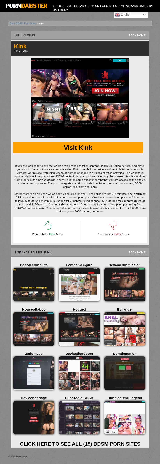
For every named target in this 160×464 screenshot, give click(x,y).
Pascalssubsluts (34, 265)
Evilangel (124, 309)
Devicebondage (34, 398)
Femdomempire (79, 265)
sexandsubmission (125, 265)
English (125, 14)
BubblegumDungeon (125, 398)
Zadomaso (34, 354)
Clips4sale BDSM (79, 398)
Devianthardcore (79, 354)
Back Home (137, 35)
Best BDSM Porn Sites (23, 23)
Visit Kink (78, 147)
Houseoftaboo (34, 309)
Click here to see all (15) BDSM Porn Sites (80, 444)
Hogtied (79, 309)
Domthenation (125, 354)
